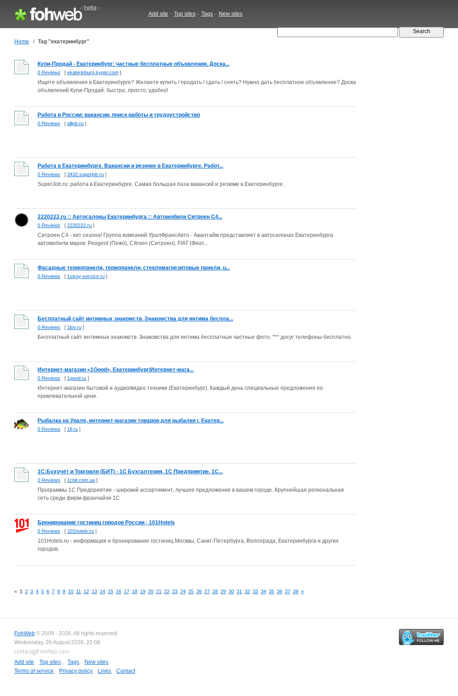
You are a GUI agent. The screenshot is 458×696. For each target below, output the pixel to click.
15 (110, 591)
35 (271, 591)
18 (134, 591)
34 (263, 591)
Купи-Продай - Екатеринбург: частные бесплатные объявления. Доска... (133, 64)
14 (102, 591)
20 (150, 591)
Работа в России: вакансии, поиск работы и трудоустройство (119, 115)
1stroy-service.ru (86, 276)
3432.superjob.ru (85, 174)
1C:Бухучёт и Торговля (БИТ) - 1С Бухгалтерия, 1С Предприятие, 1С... (130, 471)
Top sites (184, 14)
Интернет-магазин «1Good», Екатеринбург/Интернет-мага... (116, 370)
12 (86, 591)
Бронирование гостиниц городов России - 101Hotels (106, 522)
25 (191, 591)
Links (104, 671)
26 (199, 591)
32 (247, 591)
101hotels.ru (80, 531)
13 (94, 591)
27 (207, 591)
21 (158, 591)
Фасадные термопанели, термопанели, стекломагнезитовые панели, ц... (134, 268)
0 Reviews (49, 72)
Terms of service (34, 671)
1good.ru (76, 378)
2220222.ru (79, 225)
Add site (158, 14)
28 (215, 591)
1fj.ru (72, 429)
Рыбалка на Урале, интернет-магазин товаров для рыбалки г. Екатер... (131, 421)
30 (231, 591)
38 (295, 591)
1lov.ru (74, 327)
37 (287, 591)
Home (21, 41)
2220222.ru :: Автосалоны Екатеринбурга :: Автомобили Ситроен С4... (130, 217)
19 (142, 591)
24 (183, 591)
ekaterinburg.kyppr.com (93, 72)
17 (126, 591)
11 (78, 591)
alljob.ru (75, 123)
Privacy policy (76, 671)
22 (167, 591)
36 (279, 591)
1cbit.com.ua (81, 480)
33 (255, 591)
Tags (207, 14)
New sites (230, 14)
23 (175, 591)
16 (118, 591)
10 (70, 591)
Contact (125, 671)
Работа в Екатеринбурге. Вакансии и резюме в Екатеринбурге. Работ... (130, 166)
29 (223, 591)
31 (239, 591)
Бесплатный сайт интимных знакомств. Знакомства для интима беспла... (135, 319)
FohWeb (24, 633)
